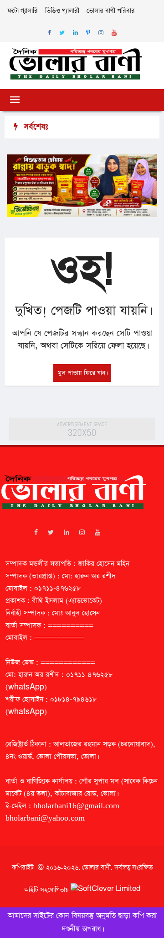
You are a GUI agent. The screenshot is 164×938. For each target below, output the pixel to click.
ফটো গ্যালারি (22, 11)
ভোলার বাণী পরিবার (111, 11)
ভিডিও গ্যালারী (62, 11)
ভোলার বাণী (96, 867)
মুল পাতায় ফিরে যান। (82, 373)
